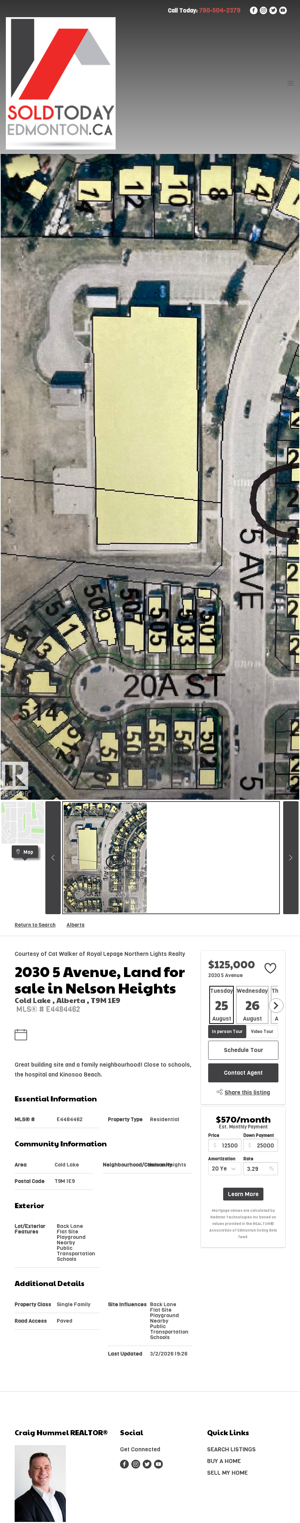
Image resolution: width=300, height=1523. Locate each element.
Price (213, 1135)
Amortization (221, 1159)
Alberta (76, 924)
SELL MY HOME (227, 1473)
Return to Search (35, 924)
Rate (248, 1159)
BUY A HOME (224, 1461)
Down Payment (258, 1135)
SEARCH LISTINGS (231, 1449)
